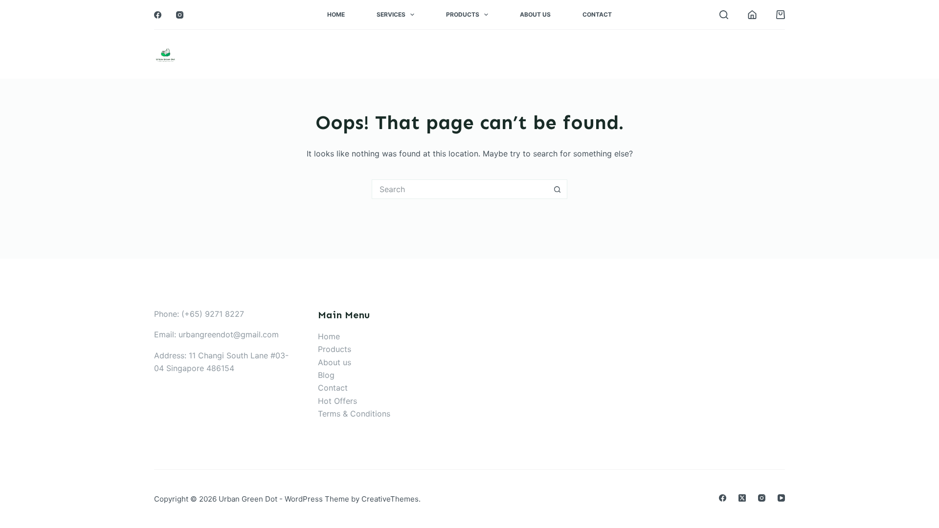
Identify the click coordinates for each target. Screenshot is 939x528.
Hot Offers (337, 401)
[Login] (752, 14)
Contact (597, 14)
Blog (326, 375)
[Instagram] (179, 15)
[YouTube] (781, 498)
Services (391, 14)
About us (334, 362)
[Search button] (557, 189)
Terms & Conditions (354, 413)
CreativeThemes (390, 499)
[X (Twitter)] (742, 498)
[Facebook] (157, 15)
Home (336, 14)
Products (462, 14)
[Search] (723, 14)
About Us (535, 14)
